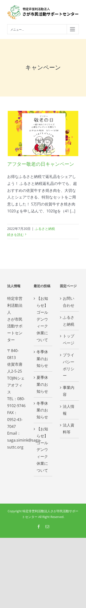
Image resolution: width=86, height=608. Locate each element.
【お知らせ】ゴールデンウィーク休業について (42, 319)
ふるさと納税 (45, 228)
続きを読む (15, 234)
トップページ (68, 339)
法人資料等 (68, 428)
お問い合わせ (68, 302)
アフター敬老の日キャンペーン (40, 164)
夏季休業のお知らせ (42, 384)
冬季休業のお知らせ (42, 358)
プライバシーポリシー (68, 365)
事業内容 (68, 391)
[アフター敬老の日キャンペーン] (43, 133)
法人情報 (68, 410)
